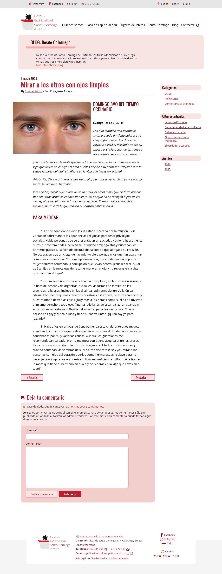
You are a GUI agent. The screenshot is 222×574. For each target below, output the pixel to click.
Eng (174, 3)
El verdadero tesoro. (177, 145)
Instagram (38, 3)
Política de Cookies (120, 558)
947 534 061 (96, 548)
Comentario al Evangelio (179, 104)
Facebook (57, 3)
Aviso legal (81, 558)
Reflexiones (172, 98)
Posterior (141, 377)
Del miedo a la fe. (175, 132)
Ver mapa (89, 544)
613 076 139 (92, 3)
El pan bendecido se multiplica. (177, 139)
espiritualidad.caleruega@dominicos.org (106, 553)
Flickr (74, 3)
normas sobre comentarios (86, 406)
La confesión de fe (176, 122)
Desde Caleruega (56, 42)
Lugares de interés (132, 25)
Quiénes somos (73, 25)
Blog (175, 25)
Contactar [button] (187, 25)
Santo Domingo (158, 25)
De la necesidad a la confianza (183, 127)
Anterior (33, 377)
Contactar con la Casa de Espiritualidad (101, 536)
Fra (185, 3)
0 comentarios (33, 91)
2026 (167, 164)
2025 (167, 169)
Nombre (31, 430)
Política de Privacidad (98, 558)
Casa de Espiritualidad (101, 25)
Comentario (34, 443)
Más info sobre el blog (49, 65)
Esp (163, 3)
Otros (168, 93)
